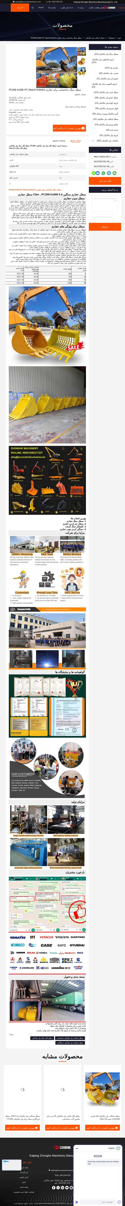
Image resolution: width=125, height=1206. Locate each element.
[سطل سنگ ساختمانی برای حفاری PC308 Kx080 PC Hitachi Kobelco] (56, 67)
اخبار (24, 1182)
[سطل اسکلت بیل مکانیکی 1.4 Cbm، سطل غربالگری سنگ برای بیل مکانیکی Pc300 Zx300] (62, 1090)
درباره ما (81, 8)
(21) (106, 103)
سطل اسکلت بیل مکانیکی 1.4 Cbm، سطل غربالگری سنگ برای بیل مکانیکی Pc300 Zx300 (62, 1118)
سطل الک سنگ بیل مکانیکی (42, 1038)
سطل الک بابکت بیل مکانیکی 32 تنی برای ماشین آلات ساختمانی (103, 1117)
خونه (119, 38)
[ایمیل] (97, 173)
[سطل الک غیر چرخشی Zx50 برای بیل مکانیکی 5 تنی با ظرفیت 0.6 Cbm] (22, 1090)
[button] (115, 1095)
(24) (104, 85)
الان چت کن (20, 9)
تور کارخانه (24, 1172)
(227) (103, 60)
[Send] (77, 1202)
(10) (112, 130)
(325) (107, 141)
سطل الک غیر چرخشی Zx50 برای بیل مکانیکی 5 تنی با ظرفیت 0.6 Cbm (24, 1117)
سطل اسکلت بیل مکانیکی (95, 38)
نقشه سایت (24, 1187)
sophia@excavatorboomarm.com (28, 2)
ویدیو (111, 8)
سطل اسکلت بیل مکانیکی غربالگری (70, 1043)
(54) (105, 114)
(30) (106, 108)
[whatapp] (103, 173)
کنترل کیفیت (23, 1177)
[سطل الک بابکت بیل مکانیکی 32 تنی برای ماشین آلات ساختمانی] (102, 1090)
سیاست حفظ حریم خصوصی (24, 1192)
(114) (111, 68)
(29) (106, 98)
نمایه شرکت (23, 1167)
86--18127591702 (55, 2)
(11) (107, 79)
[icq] (93, 173)
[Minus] (76, 1148)
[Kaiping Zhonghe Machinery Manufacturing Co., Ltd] (62, 1147)
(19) (108, 73)
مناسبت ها (52, 8)
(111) (106, 54)
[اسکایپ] (108, 173)
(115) (106, 92)
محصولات (121, 8)
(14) (106, 124)
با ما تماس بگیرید (67, 8)
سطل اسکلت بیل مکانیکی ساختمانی (70, 1038)
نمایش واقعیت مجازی (97, 8)
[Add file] (119, 1202)
